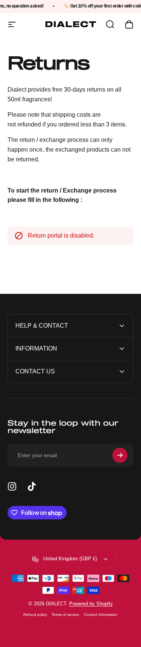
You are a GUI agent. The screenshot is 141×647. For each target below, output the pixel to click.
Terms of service (65, 614)
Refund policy (35, 614)
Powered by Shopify (91, 603)
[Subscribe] (119, 455)
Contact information (101, 614)
